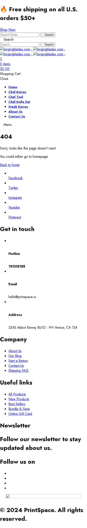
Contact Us (16, 116)
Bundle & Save (19, 408)
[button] (7, 29)
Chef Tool (15, 97)
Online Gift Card (20, 413)
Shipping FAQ (18, 370)
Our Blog (15, 355)
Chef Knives (17, 92)
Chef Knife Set (19, 101)
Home (12, 87)
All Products (17, 394)
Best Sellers (16, 404)
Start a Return (18, 360)
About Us (15, 111)
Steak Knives (18, 106)
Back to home (10, 164)
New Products (18, 399)
